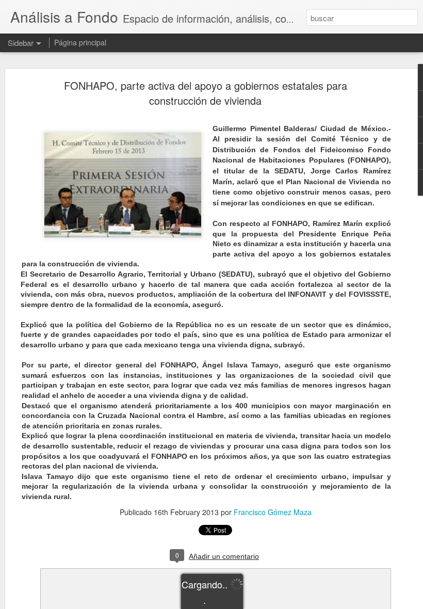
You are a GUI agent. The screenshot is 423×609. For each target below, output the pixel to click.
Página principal (80, 42)
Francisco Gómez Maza (273, 512)
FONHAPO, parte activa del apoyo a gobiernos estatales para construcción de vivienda (205, 93)
